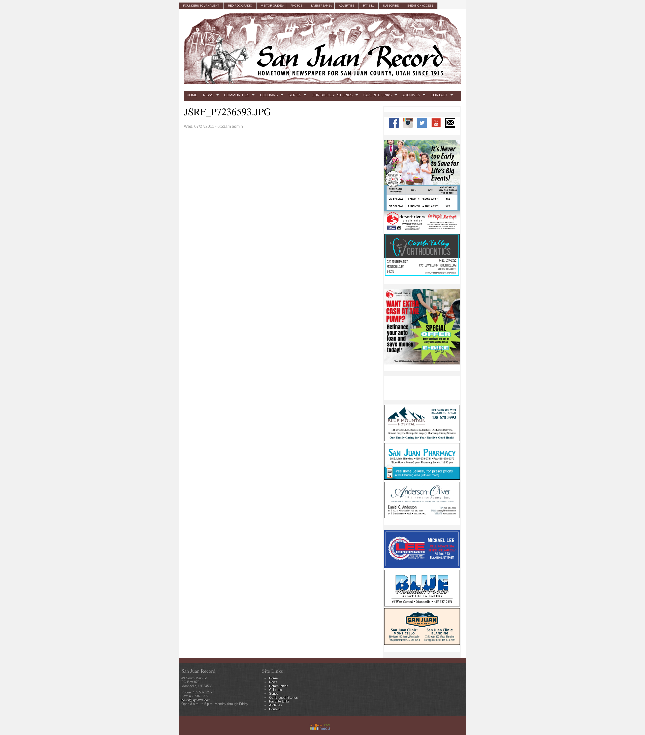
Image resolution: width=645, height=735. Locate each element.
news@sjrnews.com (196, 700)
